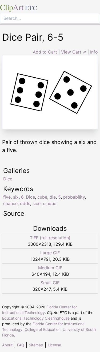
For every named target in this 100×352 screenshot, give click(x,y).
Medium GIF (50, 267)
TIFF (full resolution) (50, 237)
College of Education (43, 329)
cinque (49, 203)
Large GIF (50, 252)
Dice (30, 197)
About (7, 345)
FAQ (20, 345)
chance (10, 203)
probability (74, 197)
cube (42, 197)
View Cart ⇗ (73, 52)
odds (25, 203)
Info (94, 52)
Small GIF (50, 282)
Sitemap (36, 345)
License (54, 345)
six (16, 197)
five (7, 197)
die (53, 197)
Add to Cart (45, 52)
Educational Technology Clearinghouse (36, 318)
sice (37, 203)
